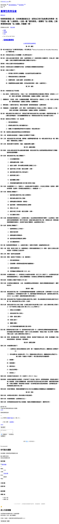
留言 (12, 418)
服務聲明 (43, 503)
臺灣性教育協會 (9, 11)
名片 (4, 33)
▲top (2, 424)
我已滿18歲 (3, 521)
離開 (8, 521)
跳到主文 (3, 15)
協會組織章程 (8, 40)
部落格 (5, 32)
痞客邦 (9, 418)
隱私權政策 (37, 503)
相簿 (4, 30)
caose (2, 409)
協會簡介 (11, 422)
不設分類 (12, 27)
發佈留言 (3, 436)
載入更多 (3, 427)
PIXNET (18, 503)
